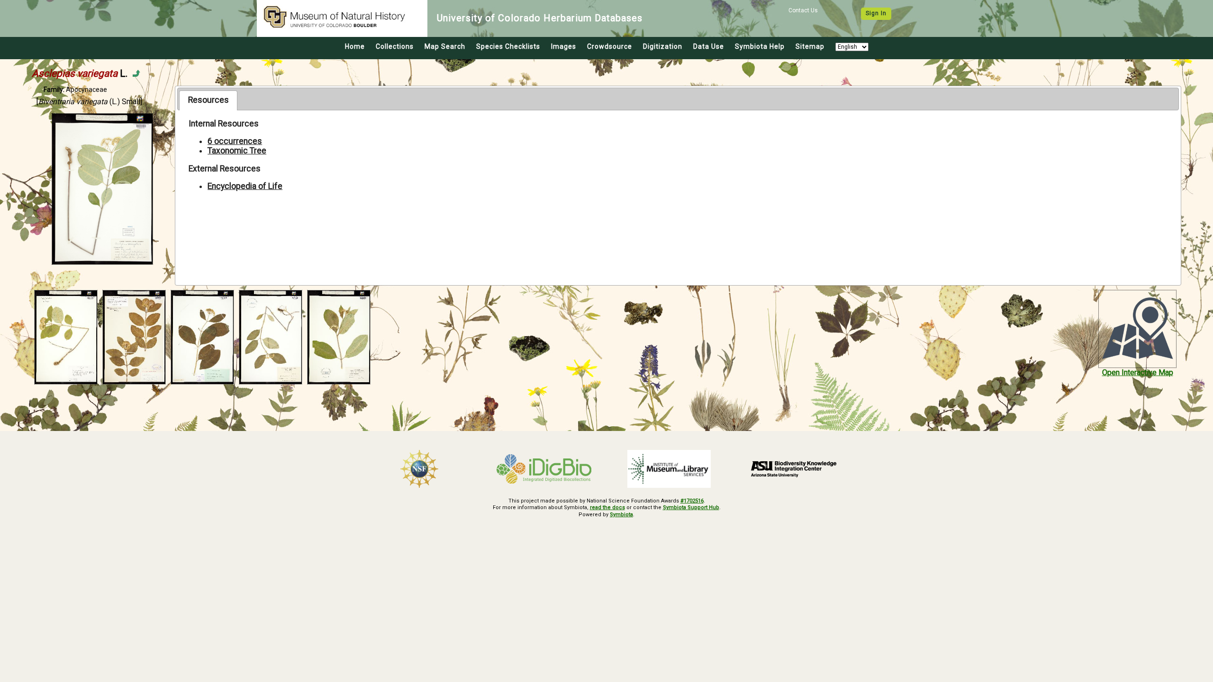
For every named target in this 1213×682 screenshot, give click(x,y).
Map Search (445, 46)
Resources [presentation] (208, 100)
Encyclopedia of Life (245, 186)
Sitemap (810, 46)
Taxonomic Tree (237, 150)
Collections (395, 46)
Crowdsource (609, 46)
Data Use (708, 46)
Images (563, 46)
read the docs (607, 507)
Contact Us (803, 10)
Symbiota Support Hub (691, 507)
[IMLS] (669, 469)
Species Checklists (508, 46)
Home (355, 46)
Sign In (876, 13)
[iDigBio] (544, 469)
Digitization (662, 46)
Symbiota (621, 515)
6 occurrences (235, 141)
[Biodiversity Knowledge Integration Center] (794, 469)
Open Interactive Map (1137, 372)
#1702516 (692, 501)
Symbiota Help (760, 46)
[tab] (208, 100)
